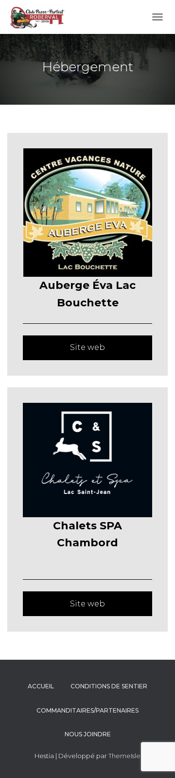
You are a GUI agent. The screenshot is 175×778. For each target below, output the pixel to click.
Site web (87, 347)
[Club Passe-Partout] (40, 17)
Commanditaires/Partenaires (87, 710)
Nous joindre (88, 734)
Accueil (41, 686)
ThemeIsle (124, 756)
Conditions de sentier (108, 686)
